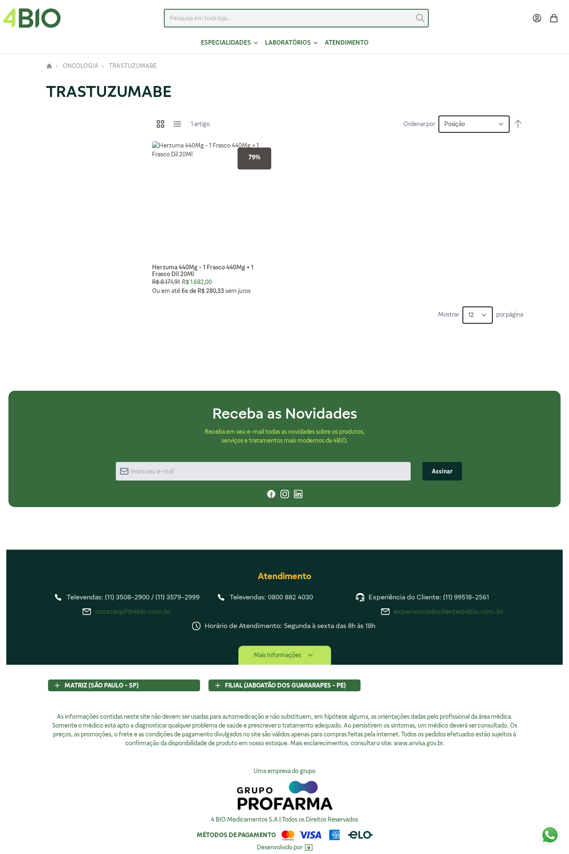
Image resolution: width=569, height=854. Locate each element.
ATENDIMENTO (347, 42)
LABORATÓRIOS (288, 42)
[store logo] (32, 18)
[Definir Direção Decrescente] (518, 124)
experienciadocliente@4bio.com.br (448, 611)
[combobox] (296, 18)
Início (49, 66)
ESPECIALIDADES (226, 42)
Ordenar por (419, 124)
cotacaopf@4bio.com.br (133, 611)
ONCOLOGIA (81, 66)
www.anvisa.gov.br (418, 743)
